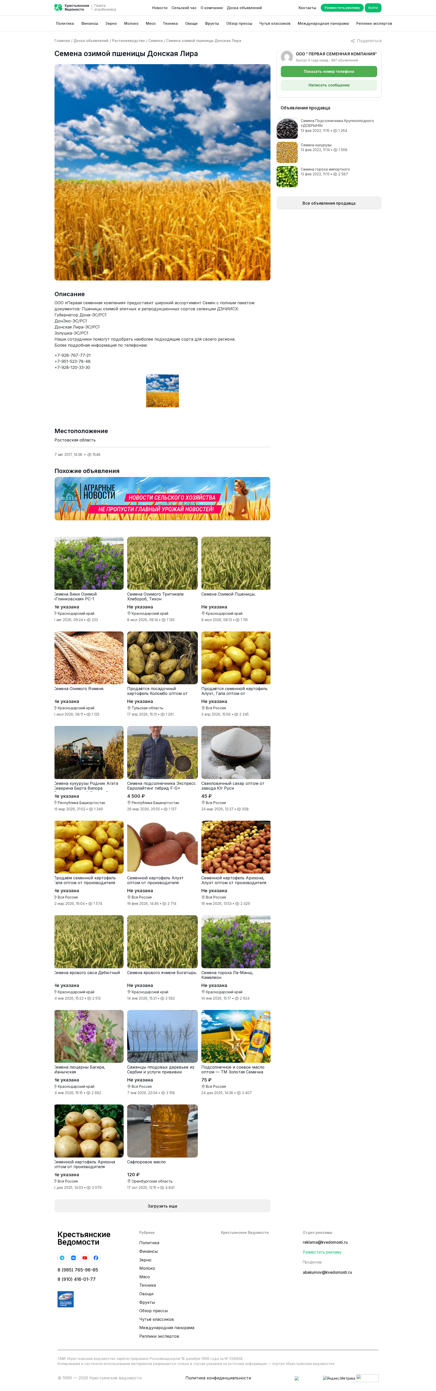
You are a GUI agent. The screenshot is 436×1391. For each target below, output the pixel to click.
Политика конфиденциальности (218, 1377)
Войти (373, 8)
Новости (160, 8)
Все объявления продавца (329, 203)
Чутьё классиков (274, 23)
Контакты (307, 8)
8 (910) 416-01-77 (77, 1279)
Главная (62, 40)
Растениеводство (128, 40)
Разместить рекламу (342, 8)
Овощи (191, 23)
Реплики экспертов (374, 23)
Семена (155, 40)
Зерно (111, 23)
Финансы (89, 23)
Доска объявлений (244, 8)
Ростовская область (75, 439)
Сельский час (184, 8)
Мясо (151, 23)
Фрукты (212, 23)
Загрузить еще (162, 1206)
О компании (212, 8)
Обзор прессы (239, 23)
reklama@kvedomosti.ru (325, 1242)
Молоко (131, 23)
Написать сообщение (329, 85)
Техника (170, 23)
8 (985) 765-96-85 (78, 1269)
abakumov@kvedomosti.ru (327, 1272)
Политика (65, 23)
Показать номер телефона (329, 71)
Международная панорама (323, 23)
